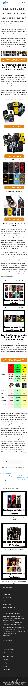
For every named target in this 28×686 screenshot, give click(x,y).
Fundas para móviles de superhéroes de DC (14, 467)
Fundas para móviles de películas (11, 24)
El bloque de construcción (9, 601)
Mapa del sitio (6, 669)
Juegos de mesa (6, 594)
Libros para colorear (8, 604)
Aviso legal (5, 663)
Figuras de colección (8, 590)
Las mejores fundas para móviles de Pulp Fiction (14, 582)
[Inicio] (2, 22)
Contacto (5, 666)
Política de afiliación (7, 652)
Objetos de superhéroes (9, 607)
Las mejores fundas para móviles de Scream (14, 518)
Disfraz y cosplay (7, 597)
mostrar (19, 461)
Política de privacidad (8, 656)
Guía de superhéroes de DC (14, 308)
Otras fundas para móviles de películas (14, 281)
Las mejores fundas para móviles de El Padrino (14, 550)
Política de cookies (7, 659)
